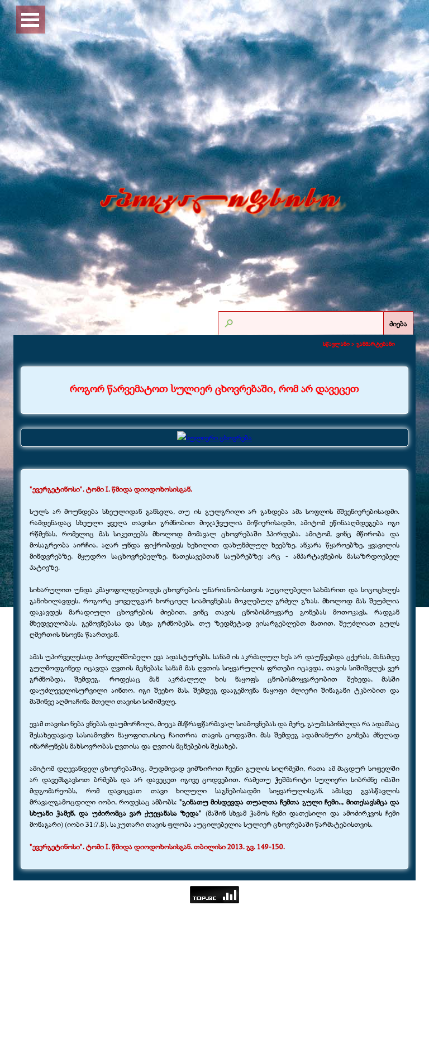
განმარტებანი (375, 343)
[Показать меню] (30, 20)
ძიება (398, 323)
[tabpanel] (214, 389)
